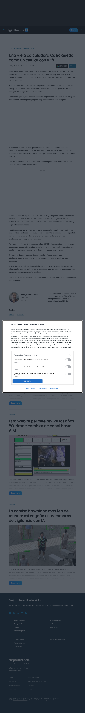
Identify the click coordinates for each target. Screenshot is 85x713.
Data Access (42, 388)
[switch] (68, 359)
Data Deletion (30, 388)
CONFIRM (27, 381)
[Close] (78, 325)
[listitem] (42, 355)
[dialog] (42, 357)
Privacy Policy (54, 388)
